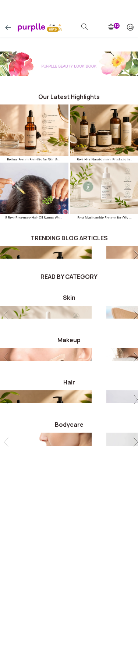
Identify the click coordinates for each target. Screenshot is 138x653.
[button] (134, 255)
